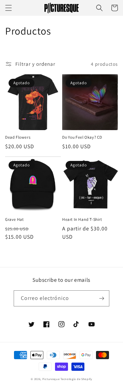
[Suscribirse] (101, 298)
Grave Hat (14, 219)
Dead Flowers (17, 137)
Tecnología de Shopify (76, 379)
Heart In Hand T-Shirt (82, 219)
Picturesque (51, 379)
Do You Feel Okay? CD (82, 137)
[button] (8, 7)
